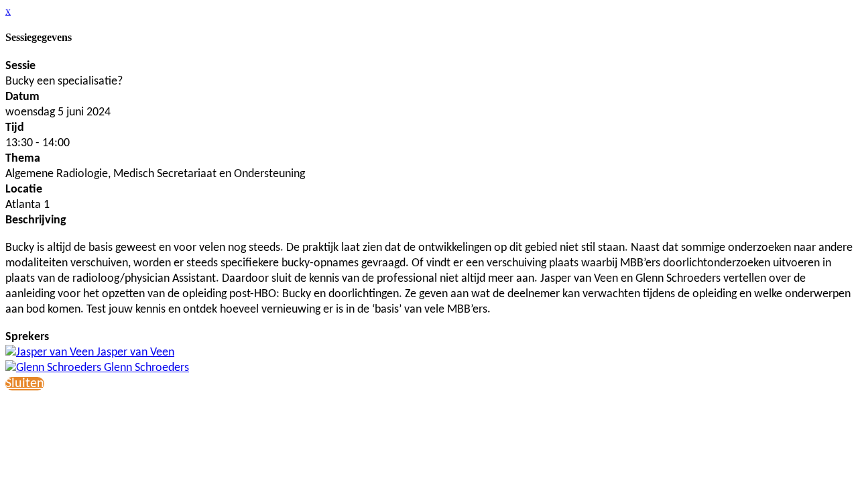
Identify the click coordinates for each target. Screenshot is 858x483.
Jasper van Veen (134, 352)
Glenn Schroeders (145, 368)
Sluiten (24, 383)
